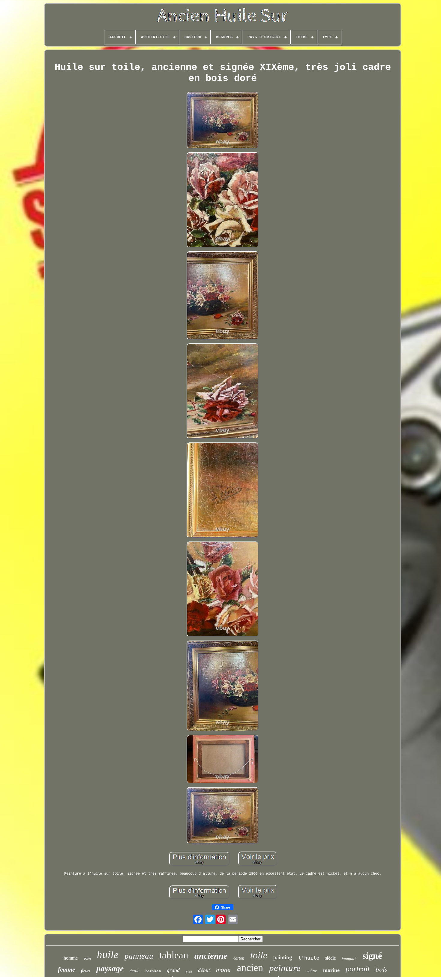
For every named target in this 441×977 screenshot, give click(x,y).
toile (258, 955)
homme (71, 957)
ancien (250, 967)
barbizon (153, 971)
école (135, 970)
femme (66, 969)
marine (331, 970)
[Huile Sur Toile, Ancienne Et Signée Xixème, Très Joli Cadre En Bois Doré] (222, 121)
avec (189, 971)
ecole (87, 958)
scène (312, 970)
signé (372, 955)
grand (173, 970)
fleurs (85, 971)
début (204, 970)
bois (381, 968)
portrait (358, 968)
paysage (110, 968)
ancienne (210, 955)
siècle (330, 957)
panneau (138, 955)
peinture (285, 968)
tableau (173, 955)
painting (282, 957)
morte (223, 970)
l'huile (308, 958)
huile (107, 954)
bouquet (349, 959)
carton (238, 958)
